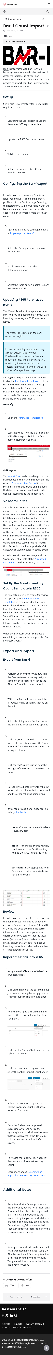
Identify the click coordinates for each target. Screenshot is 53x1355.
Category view (14, 19)
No (27, 1285)
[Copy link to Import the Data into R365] (47, 957)
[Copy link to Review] (18, 912)
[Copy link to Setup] (17, 97)
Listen (9, 36)
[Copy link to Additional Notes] (36, 1190)
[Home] (10, 4)
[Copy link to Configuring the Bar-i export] (7, 189)
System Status (34, 1324)
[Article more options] (47, 19)
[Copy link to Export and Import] (38, 651)
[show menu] (48, 4)
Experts (18, 1324)
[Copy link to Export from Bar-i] (34, 660)
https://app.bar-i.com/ (22, 233)
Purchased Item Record (27, 381)
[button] (15, 1297)
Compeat (25, 1327)
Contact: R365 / (11, 1327)
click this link (21, 812)
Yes (12, 1285)
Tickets (6, 1324)
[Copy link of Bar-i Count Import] (47, 26)
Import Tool (14, 476)
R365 (5, 68)
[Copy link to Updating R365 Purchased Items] (16, 305)
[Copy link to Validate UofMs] (31, 501)
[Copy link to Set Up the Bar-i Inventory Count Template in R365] (45, 588)
